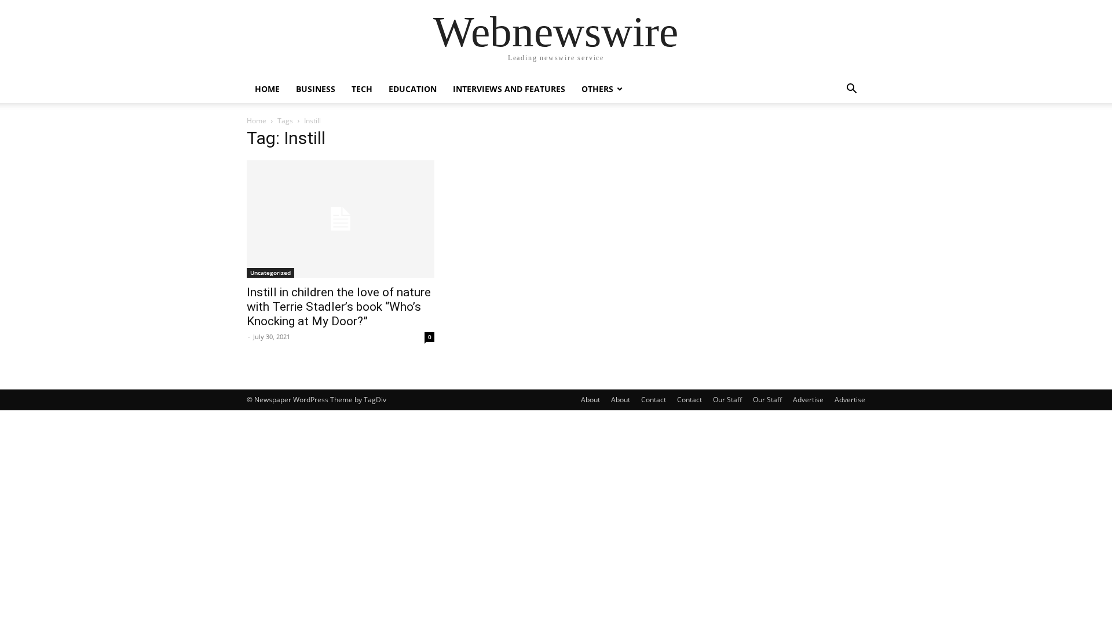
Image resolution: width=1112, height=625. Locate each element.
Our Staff (727, 400)
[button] (851, 89)
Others (597, 88)
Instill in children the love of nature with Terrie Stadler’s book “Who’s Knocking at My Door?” (339, 306)
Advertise (808, 400)
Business (315, 88)
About (590, 400)
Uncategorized (270, 273)
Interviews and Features (509, 88)
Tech (362, 88)
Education (413, 88)
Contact (653, 400)
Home (267, 88)
